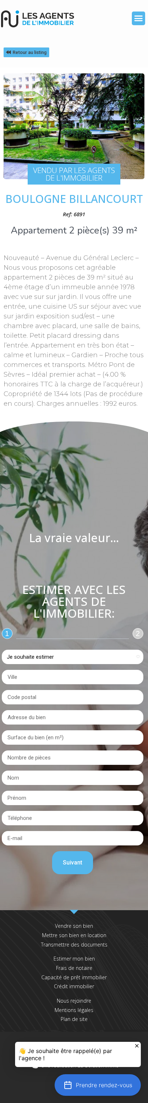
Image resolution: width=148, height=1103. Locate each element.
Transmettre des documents (74, 944)
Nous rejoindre (74, 1000)
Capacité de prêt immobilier (74, 977)
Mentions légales (74, 1010)
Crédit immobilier (74, 986)
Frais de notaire (74, 967)
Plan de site (74, 1019)
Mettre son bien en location (74, 935)
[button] (138, 18)
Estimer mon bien (74, 958)
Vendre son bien (74, 925)
